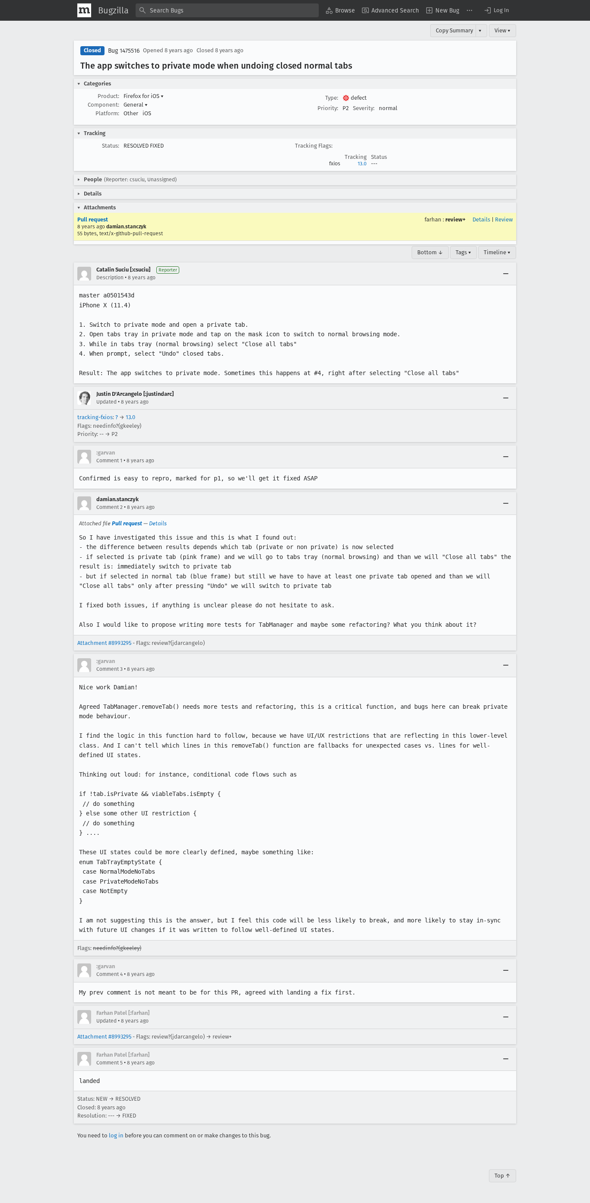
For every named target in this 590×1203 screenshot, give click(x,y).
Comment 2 (109, 507)
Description (110, 278)
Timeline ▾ (497, 252)
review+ (455, 219)
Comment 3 (109, 669)
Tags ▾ (463, 252)
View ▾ (503, 30)
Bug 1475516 (124, 50)
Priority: (327, 108)
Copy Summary (454, 30)
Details (481, 219)
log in (116, 1135)
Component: (103, 104)
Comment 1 (109, 461)
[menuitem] (340, 10)
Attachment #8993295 (104, 643)
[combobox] (227, 10)
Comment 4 (109, 974)
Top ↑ (503, 1175)
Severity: (363, 108)
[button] (496, 10)
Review (504, 219)
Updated (106, 402)
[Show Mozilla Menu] (84, 10)
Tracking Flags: (314, 145)
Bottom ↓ (430, 252)
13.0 (362, 164)
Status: (110, 145)
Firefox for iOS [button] (144, 96)
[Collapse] (506, 274)
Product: (108, 96)
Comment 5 (109, 1063)
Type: (331, 98)
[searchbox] (227, 10)
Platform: (107, 113)
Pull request (92, 219)
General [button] (136, 104)
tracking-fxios (95, 417)
